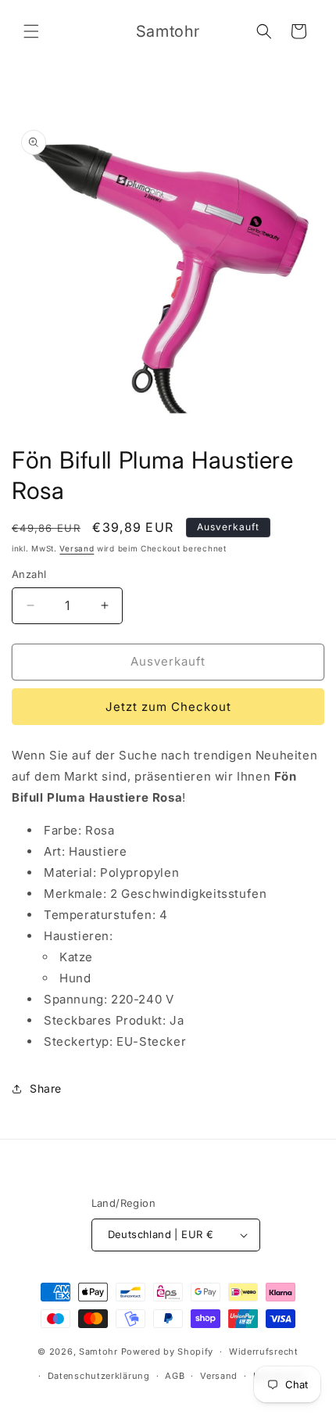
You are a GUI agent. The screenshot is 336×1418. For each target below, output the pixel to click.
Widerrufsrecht (263, 1351)
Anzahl (29, 574)
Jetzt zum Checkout (168, 706)
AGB (174, 1375)
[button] (31, 31)
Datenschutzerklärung (99, 1375)
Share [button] (46, 1088)
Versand (76, 548)
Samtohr (98, 1351)
